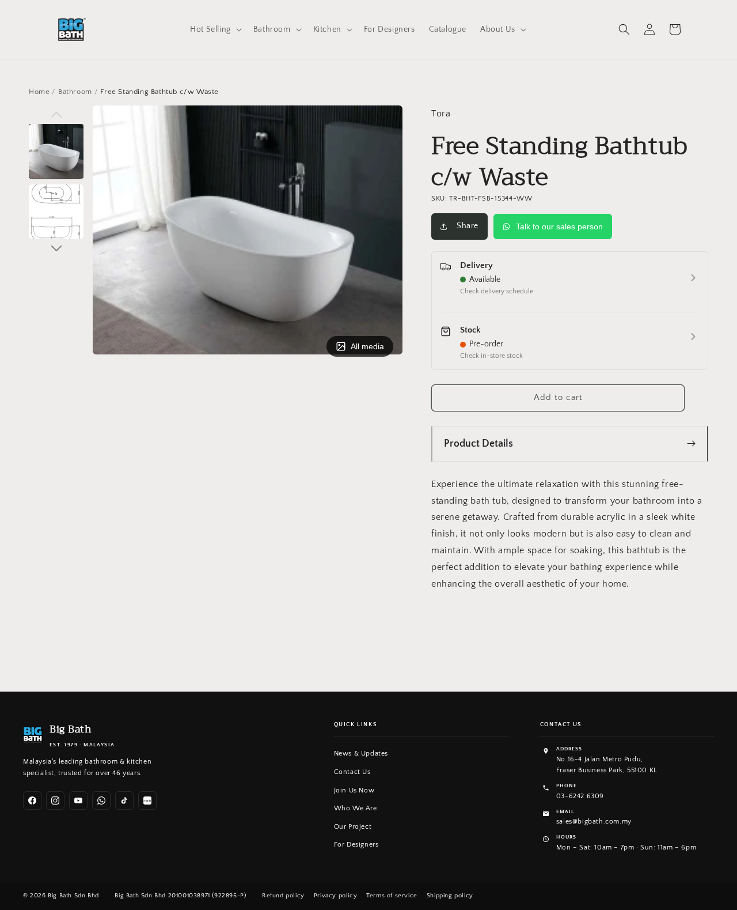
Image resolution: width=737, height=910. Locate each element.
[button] (214, 29)
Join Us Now (354, 790)
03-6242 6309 (580, 796)
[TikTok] (124, 800)
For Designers (356, 844)
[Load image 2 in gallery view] (56, 211)
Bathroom (75, 92)
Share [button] (467, 226)
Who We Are (355, 808)
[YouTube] (78, 800)
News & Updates (361, 753)
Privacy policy (335, 895)
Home (39, 92)
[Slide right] (56, 248)
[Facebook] (32, 800)
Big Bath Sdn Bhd (73, 895)
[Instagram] (55, 800)
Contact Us (352, 772)
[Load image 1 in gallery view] (56, 151)
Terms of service (391, 895)
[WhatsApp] (101, 800)
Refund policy (283, 895)
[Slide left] (56, 114)
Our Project (353, 826)
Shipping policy (450, 895)
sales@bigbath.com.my (594, 821)
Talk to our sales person (559, 226)
